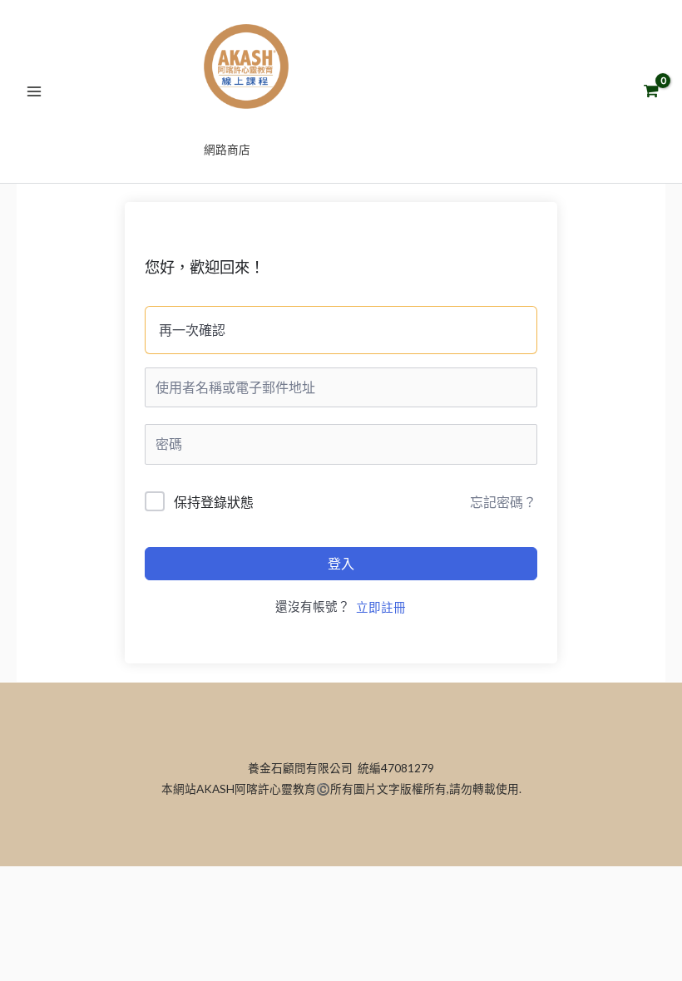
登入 (341, 563)
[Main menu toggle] (34, 91)
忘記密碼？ (503, 502)
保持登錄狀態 (214, 502)
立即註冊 (381, 607)
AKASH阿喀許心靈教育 (341, 125)
